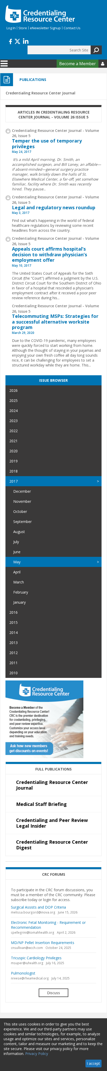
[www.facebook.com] (10, 40)
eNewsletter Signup (45, 27)
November (22, 501)
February (20, 592)
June (17, 551)
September (22, 521)
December (22, 491)
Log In (11, 27)
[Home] (40, 14)
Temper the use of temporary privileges (47, 143)
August (19, 531)
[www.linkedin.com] (26, 40)
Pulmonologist (23, 973)
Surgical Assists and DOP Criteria (38, 907)
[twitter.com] (17, 40)
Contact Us (72, 27)
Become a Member (77, 63)
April (17, 572)
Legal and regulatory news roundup (53, 207)
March (18, 582)
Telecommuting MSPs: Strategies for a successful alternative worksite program (55, 321)
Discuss (53, 992)
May (17, 561)
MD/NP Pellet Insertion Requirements (42, 942)
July (16, 541)
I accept (93, 1063)
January (19, 602)
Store (22, 27)
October (20, 511)
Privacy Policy (36, 1053)
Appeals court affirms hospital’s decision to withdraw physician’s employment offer (49, 254)
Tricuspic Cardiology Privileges (36, 957)
